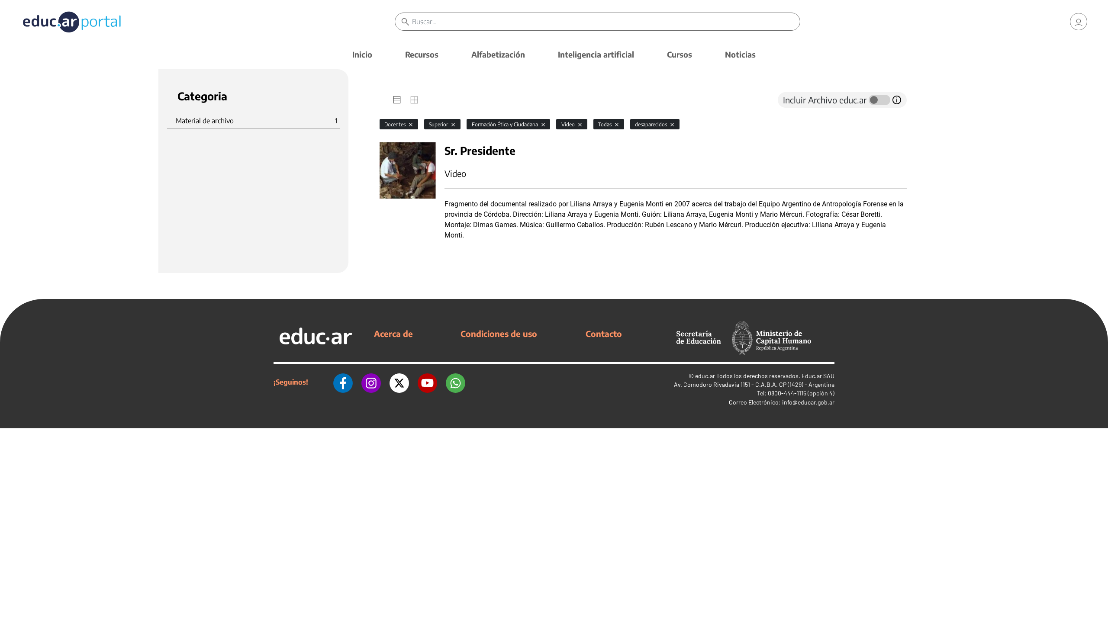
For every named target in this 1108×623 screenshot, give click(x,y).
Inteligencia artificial (596, 54)
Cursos (679, 54)
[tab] (397, 100)
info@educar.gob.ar (808, 402)
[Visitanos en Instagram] (371, 382)
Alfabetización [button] (498, 54)
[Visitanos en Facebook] (343, 382)
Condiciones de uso (499, 333)
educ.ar (705, 375)
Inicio (362, 54)
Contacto (604, 333)
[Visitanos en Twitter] (399, 382)
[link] (1078, 21)
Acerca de (393, 333)
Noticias (740, 54)
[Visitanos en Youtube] (427, 382)
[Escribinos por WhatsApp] (455, 382)
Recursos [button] (421, 54)
